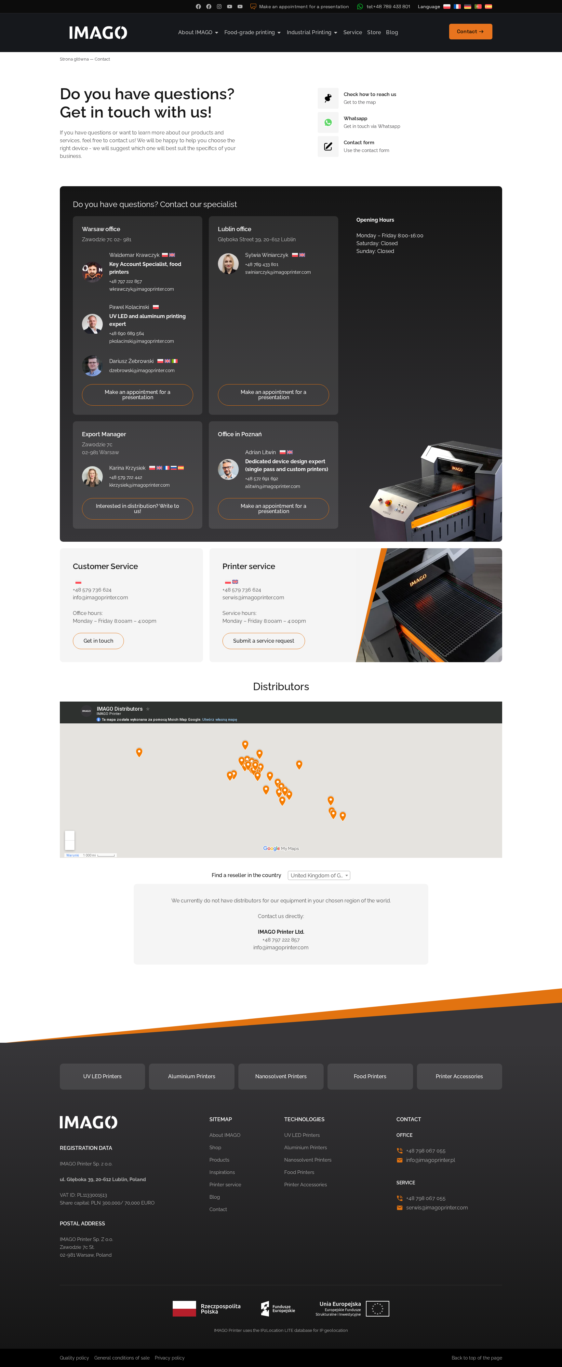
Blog (214, 1197)
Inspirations (222, 1172)
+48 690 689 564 (126, 333)
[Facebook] (198, 6)
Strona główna (74, 59)
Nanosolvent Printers (281, 1076)
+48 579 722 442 (125, 477)
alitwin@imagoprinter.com (272, 486)
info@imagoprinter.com (100, 597)
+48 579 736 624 (92, 590)
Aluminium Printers (191, 1076)
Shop (215, 1148)
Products (219, 1160)
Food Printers (370, 1076)
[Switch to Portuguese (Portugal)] (478, 6)
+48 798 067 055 (426, 1151)
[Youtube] (229, 6)
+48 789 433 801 (261, 264)
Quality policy (74, 1357)
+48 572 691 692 (261, 478)
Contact (218, 1209)
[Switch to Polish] (447, 6)
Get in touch (98, 641)
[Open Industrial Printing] (335, 32)
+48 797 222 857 (125, 281)
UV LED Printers (102, 1076)
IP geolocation (334, 1330)
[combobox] (319, 875)
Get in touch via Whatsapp (372, 126)
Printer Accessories (459, 1076)
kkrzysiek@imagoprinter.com (139, 485)
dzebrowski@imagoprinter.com (142, 370)
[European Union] (281, 1309)
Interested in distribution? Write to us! (137, 508)
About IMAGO (224, 1135)
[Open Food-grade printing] (279, 32)
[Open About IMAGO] (216, 32)
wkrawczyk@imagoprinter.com (141, 289)
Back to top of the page (477, 1357)
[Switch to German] (468, 6)
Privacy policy (170, 1357)
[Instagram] (219, 6)
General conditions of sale (122, 1357)
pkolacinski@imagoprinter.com (141, 341)
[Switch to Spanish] (488, 6)
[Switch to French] (457, 6)
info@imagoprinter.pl (430, 1160)
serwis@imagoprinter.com (253, 597)
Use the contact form (366, 150)
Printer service (225, 1185)
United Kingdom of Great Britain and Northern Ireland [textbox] (320, 875)
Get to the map (360, 102)
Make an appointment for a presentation (137, 394)
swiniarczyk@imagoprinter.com (278, 272)
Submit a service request (263, 641)
